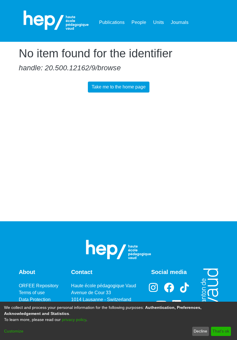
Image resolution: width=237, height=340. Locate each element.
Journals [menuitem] (179, 22)
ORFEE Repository (38, 285)
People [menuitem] (139, 22)
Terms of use (32, 292)
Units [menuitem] (158, 22)
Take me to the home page (119, 86)
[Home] (56, 20)
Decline (200, 331)
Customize (13, 331)
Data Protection (35, 299)
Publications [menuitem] (112, 22)
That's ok (220, 331)
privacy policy (74, 319)
